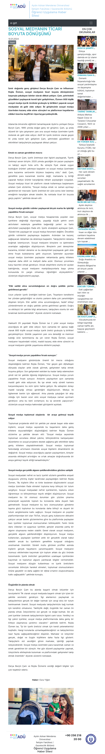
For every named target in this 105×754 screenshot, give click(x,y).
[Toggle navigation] (91, 23)
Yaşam (12, 42)
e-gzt (13, 23)
